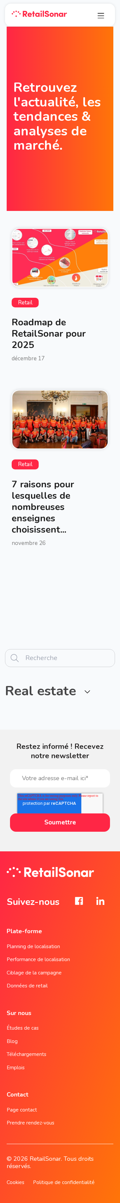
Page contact (22, 1110)
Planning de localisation (33, 946)
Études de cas (23, 1028)
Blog (12, 1041)
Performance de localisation (38, 959)
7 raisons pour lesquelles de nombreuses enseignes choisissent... (43, 507)
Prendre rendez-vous (30, 1122)
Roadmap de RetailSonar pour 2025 (49, 333)
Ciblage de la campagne (34, 972)
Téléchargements (26, 1054)
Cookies (15, 1182)
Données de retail (27, 985)
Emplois (16, 1067)
